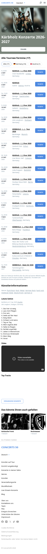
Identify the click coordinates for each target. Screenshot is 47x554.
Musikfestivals (6, 486)
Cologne (28, 158)
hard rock (40, 290)
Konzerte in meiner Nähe (11, 470)
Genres (4, 474)
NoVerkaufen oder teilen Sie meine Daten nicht (19, 539)
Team (3, 506)
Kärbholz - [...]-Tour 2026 (21, 71)
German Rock (30, 290)
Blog (3, 494)
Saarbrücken (24, 96)
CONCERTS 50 (7, 3)
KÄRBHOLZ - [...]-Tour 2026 (22, 227)
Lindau (28, 74)
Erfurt (25, 146)
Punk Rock (11, 290)
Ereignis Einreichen (8, 511)
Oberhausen (17, 220)
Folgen (23, 49)
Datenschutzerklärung (9, 532)
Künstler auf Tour (8, 462)
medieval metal (7, 293)
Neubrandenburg (19, 246)
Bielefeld (27, 170)
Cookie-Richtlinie (7, 528)
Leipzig (25, 194)
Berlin (30, 182)
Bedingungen (6, 536)
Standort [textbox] (19, 3)
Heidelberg (24, 108)
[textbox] (5, 454)
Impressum (5, 517)
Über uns (4, 500)
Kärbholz (15, 83)
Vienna (21, 85)
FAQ (2, 509)
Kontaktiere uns (7, 503)
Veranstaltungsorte (8, 482)
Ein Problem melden (9, 440)
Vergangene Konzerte (12, 401)
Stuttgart (28, 120)
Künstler (4, 478)
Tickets (40, 72)
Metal (22, 290)
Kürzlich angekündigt (9, 466)
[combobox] (20, 3)
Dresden (15, 258)
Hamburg (29, 206)
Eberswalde (16, 270)
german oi (28, 293)
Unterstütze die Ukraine (10, 514)
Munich (24, 134)
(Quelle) (19, 302)
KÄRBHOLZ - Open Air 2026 (22, 265)
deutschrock (18, 293)
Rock (17, 290)
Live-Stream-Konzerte (9, 490)
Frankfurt (26, 230)
